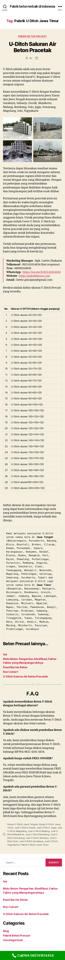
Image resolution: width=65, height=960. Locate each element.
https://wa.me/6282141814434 (42, 272)
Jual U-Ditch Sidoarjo (37, 837)
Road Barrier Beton (15, 667)
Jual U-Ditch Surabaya (31, 841)
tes (5, 654)
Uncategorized (13, 940)
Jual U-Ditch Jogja (46, 827)
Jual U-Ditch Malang (39, 831)
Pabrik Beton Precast (32, 36)
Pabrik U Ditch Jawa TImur (35, 844)
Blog (6, 931)
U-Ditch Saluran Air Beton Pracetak (32, 47)
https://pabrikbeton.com (34, 276)
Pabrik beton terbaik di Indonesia (32, 6)
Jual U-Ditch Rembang (37, 834)
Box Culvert (10, 671)
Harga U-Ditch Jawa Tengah (22, 824)
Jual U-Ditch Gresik (25, 827)
